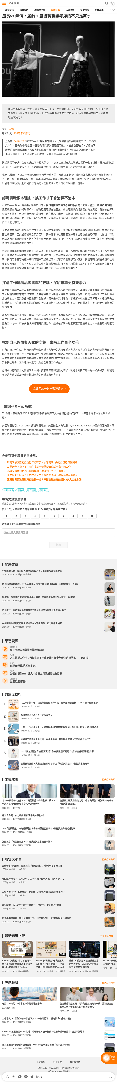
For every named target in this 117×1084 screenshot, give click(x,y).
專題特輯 (55, 10)
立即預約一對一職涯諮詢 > (49, 388)
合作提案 (57, 1062)
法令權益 (84, 10)
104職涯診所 (19, 141)
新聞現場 (99, 10)
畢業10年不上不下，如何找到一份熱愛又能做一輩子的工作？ (40, 466)
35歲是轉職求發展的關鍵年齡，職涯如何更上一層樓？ (36, 471)
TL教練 (10, 129)
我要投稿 (41, 1062)
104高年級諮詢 (22, 133)
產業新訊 (9, 10)
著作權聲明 (75, 1062)
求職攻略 (24, 10)
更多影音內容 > (107, 936)
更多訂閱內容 (108, 779)
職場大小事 (39, 10)
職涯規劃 (31, 490)
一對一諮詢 (9, 490)
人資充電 (70, 10)
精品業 (21, 490)
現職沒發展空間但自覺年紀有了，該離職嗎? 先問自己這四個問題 (42, 462)
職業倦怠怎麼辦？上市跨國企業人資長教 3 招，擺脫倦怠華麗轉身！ (43, 475)
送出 (58, 544)
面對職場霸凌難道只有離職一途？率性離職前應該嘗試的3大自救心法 (44, 479)
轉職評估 (43, 490)
